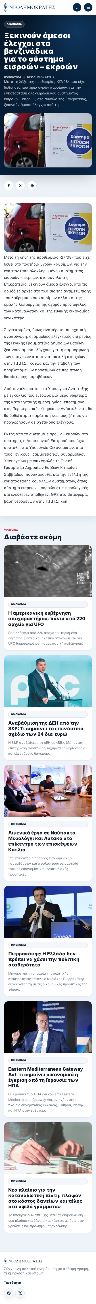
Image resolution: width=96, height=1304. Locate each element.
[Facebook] (8, 1293)
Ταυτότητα (12, 1282)
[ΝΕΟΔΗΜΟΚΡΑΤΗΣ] (29, 7)
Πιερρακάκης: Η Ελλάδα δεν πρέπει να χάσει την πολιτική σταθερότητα (43, 959)
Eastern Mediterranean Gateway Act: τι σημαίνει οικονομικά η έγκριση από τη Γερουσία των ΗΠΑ (45, 1077)
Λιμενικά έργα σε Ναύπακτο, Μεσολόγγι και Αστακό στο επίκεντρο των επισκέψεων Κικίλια (42, 841)
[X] (20, 1293)
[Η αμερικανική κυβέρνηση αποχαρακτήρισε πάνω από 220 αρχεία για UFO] (48, 571)
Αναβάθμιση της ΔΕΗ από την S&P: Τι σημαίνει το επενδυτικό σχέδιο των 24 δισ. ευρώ (45, 728)
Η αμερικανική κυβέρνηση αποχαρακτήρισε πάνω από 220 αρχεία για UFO (47, 618)
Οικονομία (14, 24)
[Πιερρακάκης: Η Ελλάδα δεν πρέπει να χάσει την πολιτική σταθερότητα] (48, 912)
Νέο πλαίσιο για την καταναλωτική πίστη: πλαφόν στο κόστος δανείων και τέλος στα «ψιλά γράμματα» (45, 1198)
